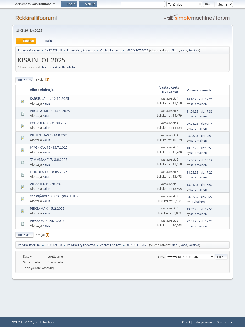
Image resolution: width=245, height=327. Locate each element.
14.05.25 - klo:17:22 (199, 172)
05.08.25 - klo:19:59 (199, 136)
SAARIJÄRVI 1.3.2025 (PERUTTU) (54, 196)
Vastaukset (168, 87)
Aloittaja (47, 90)
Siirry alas (24, 80)
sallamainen (198, 104)
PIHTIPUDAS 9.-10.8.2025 (49, 135)
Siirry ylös (24, 235)
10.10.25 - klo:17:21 (199, 99)
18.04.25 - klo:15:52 (199, 185)
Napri (175, 50)
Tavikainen (197, 202)
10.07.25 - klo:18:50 (199, 148)
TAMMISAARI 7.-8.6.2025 (48, 160)
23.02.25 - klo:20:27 (199, 197)
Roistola (194, 50)
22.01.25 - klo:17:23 (199, 221)
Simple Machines (44, 322)
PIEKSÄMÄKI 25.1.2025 (47, 221)
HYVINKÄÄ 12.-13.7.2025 (49, 147)
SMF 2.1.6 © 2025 (22, 322)
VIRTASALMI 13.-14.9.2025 (50, 111)
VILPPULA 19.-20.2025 (47, 184)
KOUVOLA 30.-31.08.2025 (49, 123)
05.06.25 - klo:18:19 (199, 160)
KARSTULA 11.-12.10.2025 (49, 98)
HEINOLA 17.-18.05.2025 (48, 172)
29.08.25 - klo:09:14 (199, 124)
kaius (46, 103)
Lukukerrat (169, 92)
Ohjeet (186, 322)
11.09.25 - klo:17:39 (199, 111)
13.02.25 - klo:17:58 (199, 209)
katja (184, 50)
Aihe (33, 90)
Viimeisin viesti (199, 90)
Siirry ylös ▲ (225, 322)
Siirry (161, 256)
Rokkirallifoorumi (36, 18)
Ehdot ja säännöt (203, 322)
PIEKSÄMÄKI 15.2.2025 (47, 208)
